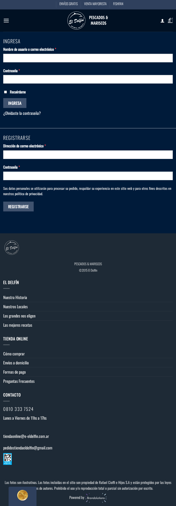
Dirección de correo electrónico (31, 145)
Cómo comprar (14, 353)
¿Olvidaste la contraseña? (22, 113)
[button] (6, 20)
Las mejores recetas (17, 325)
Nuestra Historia (15, 297)
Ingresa (15, 103)
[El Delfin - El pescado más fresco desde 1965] (88, 20)
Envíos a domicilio (16, 362)
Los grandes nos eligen (19, 316)
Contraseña (18, 70)
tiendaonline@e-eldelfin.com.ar (26, 436)
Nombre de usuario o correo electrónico (36, 49)
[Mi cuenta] (162, 20)
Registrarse (18, 206)
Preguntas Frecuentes (19, 381)
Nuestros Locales (15, 306)
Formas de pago (14, 372)
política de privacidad (28, 193)
